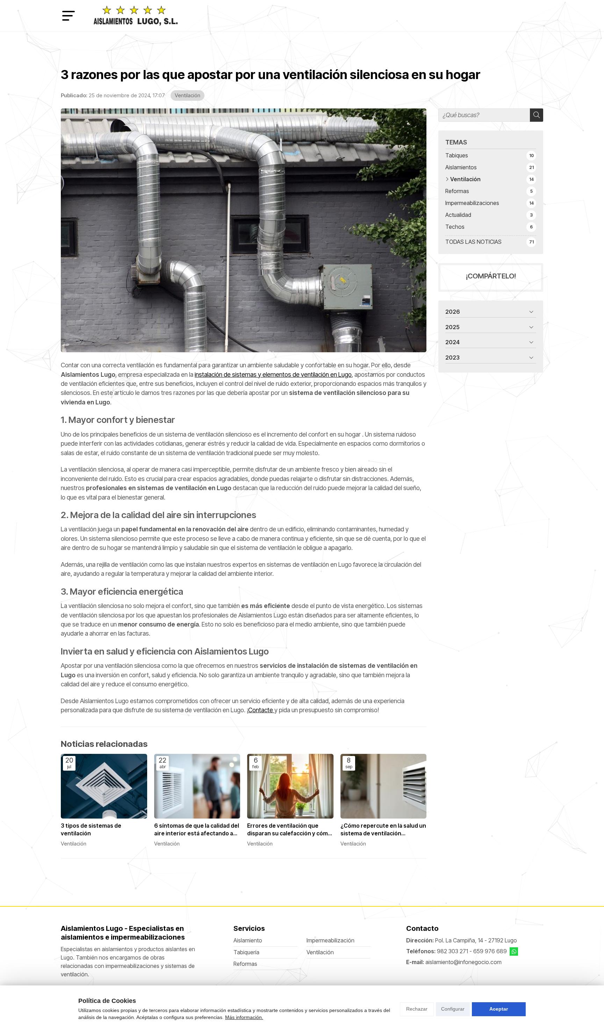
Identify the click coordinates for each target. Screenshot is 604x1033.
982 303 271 (452, 951)
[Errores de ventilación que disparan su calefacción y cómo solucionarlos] (290, 786)
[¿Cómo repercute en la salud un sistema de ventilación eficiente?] (383, 786)
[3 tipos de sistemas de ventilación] (104, 786)
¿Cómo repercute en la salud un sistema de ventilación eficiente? (383, 830)
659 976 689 (490, 951)
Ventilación (187, 95)
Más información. (244, 1017)
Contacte (261, 710)
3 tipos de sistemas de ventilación (91, 829)
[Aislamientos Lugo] (136, 16)
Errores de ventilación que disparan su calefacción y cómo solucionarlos (289, 830)
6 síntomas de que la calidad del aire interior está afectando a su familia (196, 830)
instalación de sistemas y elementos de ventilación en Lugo (273, 374)
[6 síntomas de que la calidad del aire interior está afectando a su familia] (197, 786)
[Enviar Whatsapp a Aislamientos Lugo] (514, 951)
